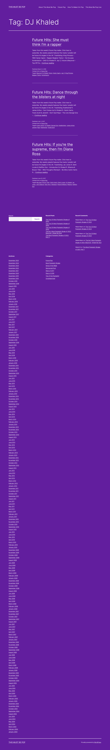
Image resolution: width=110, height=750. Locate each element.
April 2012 (12, 478)
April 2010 (12, 540)
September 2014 (14, 404)
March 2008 (12, 604)
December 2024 (14, 263)
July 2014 (12, 409)
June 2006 (12, 657)
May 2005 (12, 691)
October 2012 (13, 463)
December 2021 (14, 271)
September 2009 (14, 557)
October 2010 (13, 524)
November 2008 (14, 583)
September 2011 (14, 496)
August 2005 (13, 683)
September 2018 (14, 283)
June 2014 (12, 411)
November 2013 (14, 429)
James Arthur (70, 125)
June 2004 (12, 719)
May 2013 (12, 445)
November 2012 (14, 460)
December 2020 (14, 273)
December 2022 (14, 268)
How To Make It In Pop (76, 7)
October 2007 (13, 616)
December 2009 (14, 550)
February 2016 (13, 360)
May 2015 (12, 383)
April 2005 (12, 693)
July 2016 (12, 347)
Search (11, 216)
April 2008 (12, 601)
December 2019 (14, 276)
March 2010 (12, 542)
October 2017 (13, 312)
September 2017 (14, 314)
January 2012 (13, 486)
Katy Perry (48, 184)
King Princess (69, 73)
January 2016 (13, 363)
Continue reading (48, 63)
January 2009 (13, 578)
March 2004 (12, 727)
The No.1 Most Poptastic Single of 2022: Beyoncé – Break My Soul (58, 232)
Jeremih (34, 127)
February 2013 (13, 452)
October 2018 (13, 281)
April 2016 (12, 355)
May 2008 (12, 598)
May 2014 (12, 414)
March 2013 (12, 450)
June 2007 (12, 627)
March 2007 (12, 634)
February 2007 (13, 637)
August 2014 (13, 406)
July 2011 (11, 501)
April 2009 (12, 570)
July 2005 (12, 686)
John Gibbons (40, 184)
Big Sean (39, 182)
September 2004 (14, 711)
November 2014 (14, 399)
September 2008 (14, 588)
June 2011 (12, 504)
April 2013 (12, 447)
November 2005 (14, 675)
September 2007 (14, 619)
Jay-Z (63, 73)
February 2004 (13, 729)
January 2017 (13, 332)
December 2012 (14, 458)
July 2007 (12, 624)
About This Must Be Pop (47, 7)
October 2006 (13, 647)
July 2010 (12, 532)
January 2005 (13, 701)
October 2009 (13, 555)
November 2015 (14, 368)
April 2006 (12, 662)
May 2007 (12, 629)
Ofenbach (54, 184)
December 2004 (14, 703)
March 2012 (12, 481)
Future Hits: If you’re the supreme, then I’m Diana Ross (52, 149)
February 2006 (13, 668)
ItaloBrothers (62, 125)
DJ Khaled (45, 73)
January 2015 (13, 394)
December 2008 (14, 581)
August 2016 (12, 345)
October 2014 (13, 401)
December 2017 (13, 306)
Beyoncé (39, 73)
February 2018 (13, 301)
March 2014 (12, 419)
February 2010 (13, 545)
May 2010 (12, 537)
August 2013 (12, 437)
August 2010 (12, 529)
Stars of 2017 (50, 271)
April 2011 (12, 509)
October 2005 (13, 678)
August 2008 (13, 591)
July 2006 (12, 655)
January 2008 (13, 609)
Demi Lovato (61, 182)
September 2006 (14, 650)
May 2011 (12, 506)
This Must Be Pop (17, 7)
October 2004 (13, 709)
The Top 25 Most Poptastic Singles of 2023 (58, 228)
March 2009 (12, 573)
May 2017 (12, 324)
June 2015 (12, 381)
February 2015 (13, 391)
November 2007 (14, 614)
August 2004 (13, 714)
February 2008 (13, 606)
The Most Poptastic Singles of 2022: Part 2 (57, 236)
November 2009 (14, 552)
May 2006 (12, 660)
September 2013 (14, 434)
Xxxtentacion (45, 75)
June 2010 (12, 534)
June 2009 (12, 565)
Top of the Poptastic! (52, 276)
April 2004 (12, 724)
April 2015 (12, 386)
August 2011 (12, 499)
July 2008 (12, 593)
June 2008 (12, 596)
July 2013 (12, 440)
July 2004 (12, 716)
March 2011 (12, 511)
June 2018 (12, 291)
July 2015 (12, 378)
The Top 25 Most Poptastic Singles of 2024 (58, 224)
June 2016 (12, 350)
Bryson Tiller (45, 182)
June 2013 (12, 442)
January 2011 (13, 516)
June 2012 (12, 473)
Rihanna (69, 184)
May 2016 (12, 353)
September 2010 (14, 527)
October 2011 (13, 493)
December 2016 (14, 335)
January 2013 (13, 455)
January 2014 (13, 424)
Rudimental (44, 127)
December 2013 (14, 427)
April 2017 (12, 327)
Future (50, 73)
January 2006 (13, 670)
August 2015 (12, 376)
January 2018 (13, 304)
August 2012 (12, 468)
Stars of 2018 (50, 273)
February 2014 (13, 422)
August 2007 (13, 621)
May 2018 (12, 294)
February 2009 (13, 575)
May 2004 (12, 721)
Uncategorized (50, 278)
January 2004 (13, 732)
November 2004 (14, 706)
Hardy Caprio (57, 73)
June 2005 (12, 688)
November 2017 (14, 309)
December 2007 (14, 611)
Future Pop (62, 7)
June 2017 (12, 322)
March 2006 (12, 665)
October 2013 (13, 432)
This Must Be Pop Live (93, 7)
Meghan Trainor (36, 75)
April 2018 (12, 296)
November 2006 (14, 645)
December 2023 (14, 265)
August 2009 (13, 560)
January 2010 (13, 547)
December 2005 (14, 673)
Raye (38, 127)
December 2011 (13, 488)
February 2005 (13, 698)
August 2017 (12, 317)
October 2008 (13, 586)
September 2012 (14, 465)
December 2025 (14, 260)
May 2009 (12, 568)
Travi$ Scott (51, 127)
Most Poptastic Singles (53, 263)
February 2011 (13, 514)
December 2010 (14, 519)
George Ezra (54, 125)
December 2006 (14, 642)
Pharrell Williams (62, 184)
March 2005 (12, 696)
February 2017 (13, 330)
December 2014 (14, 396)
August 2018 (12, 286)
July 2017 (12, 319)
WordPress (97, 742)
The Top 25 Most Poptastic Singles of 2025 (58, 220)
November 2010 (14, 522)
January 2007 (13, 639)
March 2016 (12, 358)
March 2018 (12, 299)
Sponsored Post (51, 268)
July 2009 (12, 563)
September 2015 (14, 373)
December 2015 (14, 365)
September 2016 (14, 342)
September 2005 (14, 680)
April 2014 (12, 417)
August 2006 (13, 652)
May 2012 (12, 475)
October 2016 (13, 340)
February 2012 (13, 483)
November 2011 (13, 491)
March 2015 (12, 388)
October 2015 (13, 371)
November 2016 (14, 337)
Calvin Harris (40, 125)
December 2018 (14, 278)
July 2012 (12, 470)
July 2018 (12, 289)
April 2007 (12, 632)
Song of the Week (51, 265)
